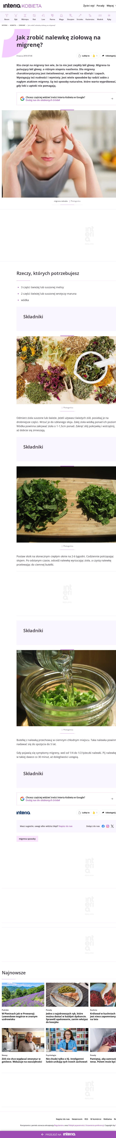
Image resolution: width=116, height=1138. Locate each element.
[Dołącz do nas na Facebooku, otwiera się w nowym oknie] (103, 826)
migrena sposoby (27, 838)
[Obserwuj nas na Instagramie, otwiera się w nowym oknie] (107, 826)
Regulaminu (59, 1125)
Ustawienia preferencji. (94, 1125)
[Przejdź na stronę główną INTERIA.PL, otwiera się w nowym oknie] (12, 5)
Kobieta (13, 25)
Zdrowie (22, 25)
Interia (4, 25)
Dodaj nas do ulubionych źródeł (55, 100)
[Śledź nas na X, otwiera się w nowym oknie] (112, 826)
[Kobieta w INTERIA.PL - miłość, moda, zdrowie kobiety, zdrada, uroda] (32, 5)
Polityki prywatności (76, 1125)
